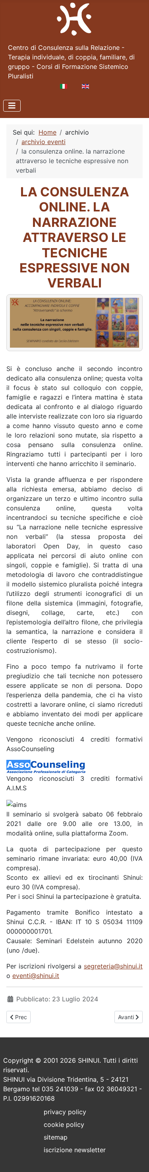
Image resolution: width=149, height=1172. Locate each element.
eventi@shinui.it (35, 976)
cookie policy (64, 1124)
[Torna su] (135, 1157)
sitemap (56, 1137)
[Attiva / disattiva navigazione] (12, 106)
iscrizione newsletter (75, 1150)
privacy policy (65, 1112)
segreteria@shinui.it (113, 966)
